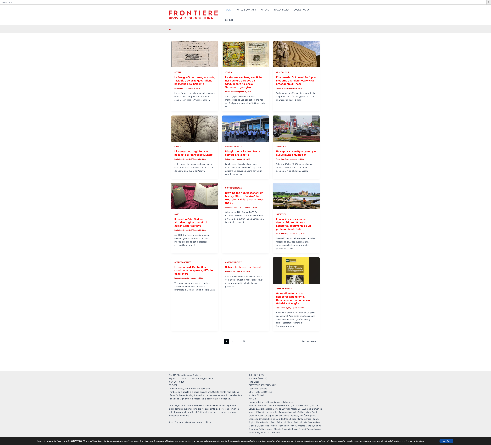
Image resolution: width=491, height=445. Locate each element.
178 (243, 341)
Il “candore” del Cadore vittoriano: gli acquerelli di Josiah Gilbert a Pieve (190, 222)
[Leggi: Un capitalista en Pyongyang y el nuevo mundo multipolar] (296, 128)
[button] (170, 29)
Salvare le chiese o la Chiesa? (243, 267)
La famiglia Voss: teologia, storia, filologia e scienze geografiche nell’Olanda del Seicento (194, 80)
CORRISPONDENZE (233, 146)
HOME (228, 9)
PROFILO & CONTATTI (245, 9)
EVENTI (177, 146)
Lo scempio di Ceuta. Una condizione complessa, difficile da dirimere (193, 270)
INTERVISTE (281, 146)
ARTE (176, 214)
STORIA (177, 72)
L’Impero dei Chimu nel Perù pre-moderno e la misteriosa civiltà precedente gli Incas (296, 80)
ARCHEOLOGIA (282, 72)
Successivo (309, 341)
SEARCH (229, 20)
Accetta (446, 441)
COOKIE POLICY (301, 9)
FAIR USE (264, 9)
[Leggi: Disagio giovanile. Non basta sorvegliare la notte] (245, 128)
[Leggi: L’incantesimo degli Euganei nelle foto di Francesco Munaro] (194, 128)
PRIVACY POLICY (281, 9)
